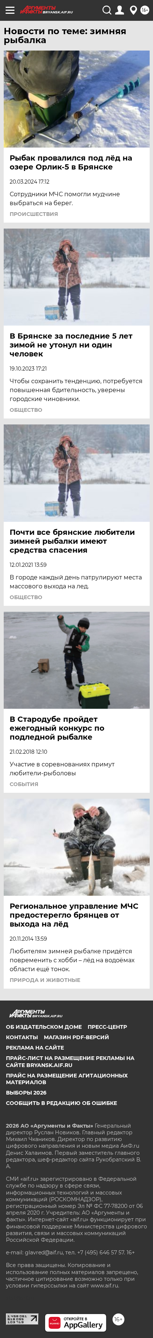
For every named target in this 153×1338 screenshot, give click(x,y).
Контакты (22, 1037)
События (24, 784)
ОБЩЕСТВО (26, 410)
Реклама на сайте (35, 1047)
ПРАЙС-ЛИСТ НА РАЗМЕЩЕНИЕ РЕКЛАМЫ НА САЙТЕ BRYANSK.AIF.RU (70, 1061)
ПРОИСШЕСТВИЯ (34, 214)
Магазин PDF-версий (76, 1037)
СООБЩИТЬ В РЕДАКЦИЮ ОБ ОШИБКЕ (61, 1103)
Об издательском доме (44, 1027)
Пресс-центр (107, 1027)
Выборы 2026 (26, 1092)
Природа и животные (45, 980)
